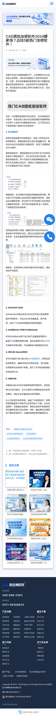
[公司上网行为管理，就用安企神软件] (28, 63)
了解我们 (40, 648)
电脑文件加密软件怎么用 (23, 429)
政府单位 (40, 629)
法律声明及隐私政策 (10, 704)
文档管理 (16, 617)
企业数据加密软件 (13, 439)
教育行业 (5, 652)
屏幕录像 (5, 633)
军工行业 (40, 617)
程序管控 (5, 621)
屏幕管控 (16, 629)
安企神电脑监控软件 (37, 672)
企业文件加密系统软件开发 (32, 439)
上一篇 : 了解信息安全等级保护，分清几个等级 (23, 451)
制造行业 (40, 637)
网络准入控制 (29, 637)
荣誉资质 (40, 656)
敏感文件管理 (29, 621)
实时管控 (16, 633)
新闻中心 (40, 652)
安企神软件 (13, 132)
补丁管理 (5, 637)
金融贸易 (5, 656)
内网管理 (27, 629)
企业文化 (40, 660)
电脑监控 (16, 625)
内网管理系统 (22, 676)
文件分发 (5, 625)
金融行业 (40, 633)
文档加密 (5, 617)
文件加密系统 (20, 672)
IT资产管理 (28, 625)
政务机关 (5, 648)
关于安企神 (42, 642)
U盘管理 (16, 621)
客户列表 (6, 642)
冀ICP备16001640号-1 (11, 692)
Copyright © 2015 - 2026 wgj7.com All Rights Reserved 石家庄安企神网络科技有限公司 (27, 686)
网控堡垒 (16, 637)
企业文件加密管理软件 (15, 434)
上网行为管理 (29, 617)
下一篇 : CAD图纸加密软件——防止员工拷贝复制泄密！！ (28, 454)
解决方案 (41, 611)
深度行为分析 (29, 633)
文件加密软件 (34, 359)
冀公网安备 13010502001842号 (18, 697)
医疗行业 (40, 625)
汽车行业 (40, 621)
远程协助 (5, 629)
